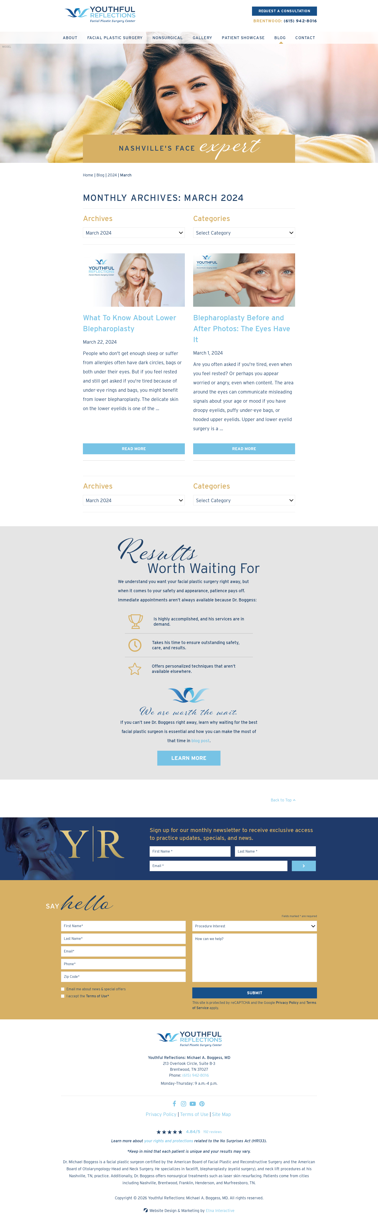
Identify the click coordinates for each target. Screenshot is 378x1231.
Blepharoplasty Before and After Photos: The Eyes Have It (241, 328)
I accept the (75, 996)
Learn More (188, 758)
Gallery (202, 37)
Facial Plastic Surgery (115, 37)
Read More (134, 448)
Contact (305, 37)
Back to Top (281, 800)
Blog (279, 37)
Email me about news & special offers (96, 989)
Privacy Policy (287, 1003)
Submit (254, 993)
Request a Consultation (284, 11)
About (70, 37)
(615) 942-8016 (195, 1075)
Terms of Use (194, 1114)
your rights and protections (168, 1141)
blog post (200, 740)
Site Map (221, 1114)
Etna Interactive (220, 1210)
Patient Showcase (243, 37)
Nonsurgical (167, 37)
